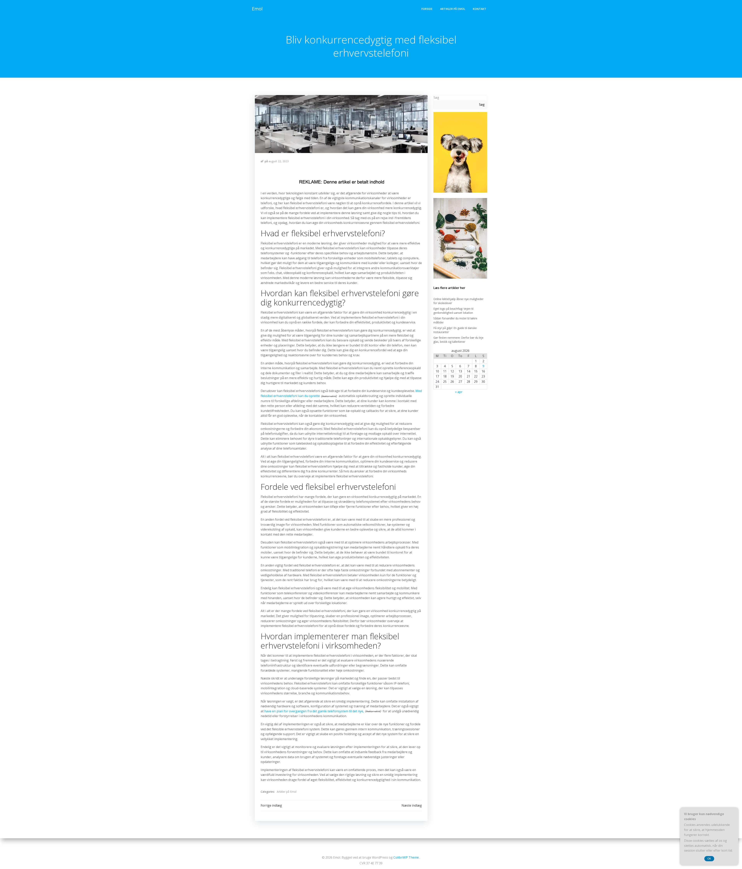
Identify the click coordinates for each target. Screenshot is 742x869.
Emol (257, 8)
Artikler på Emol (452, 9)
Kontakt (479, 9)
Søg (436, 97)
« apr (458, 392)
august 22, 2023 (279, 161)
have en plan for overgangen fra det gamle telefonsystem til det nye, (314, 711)
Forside (426, 9)
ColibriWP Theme (406, 857)
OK (709, 858)
